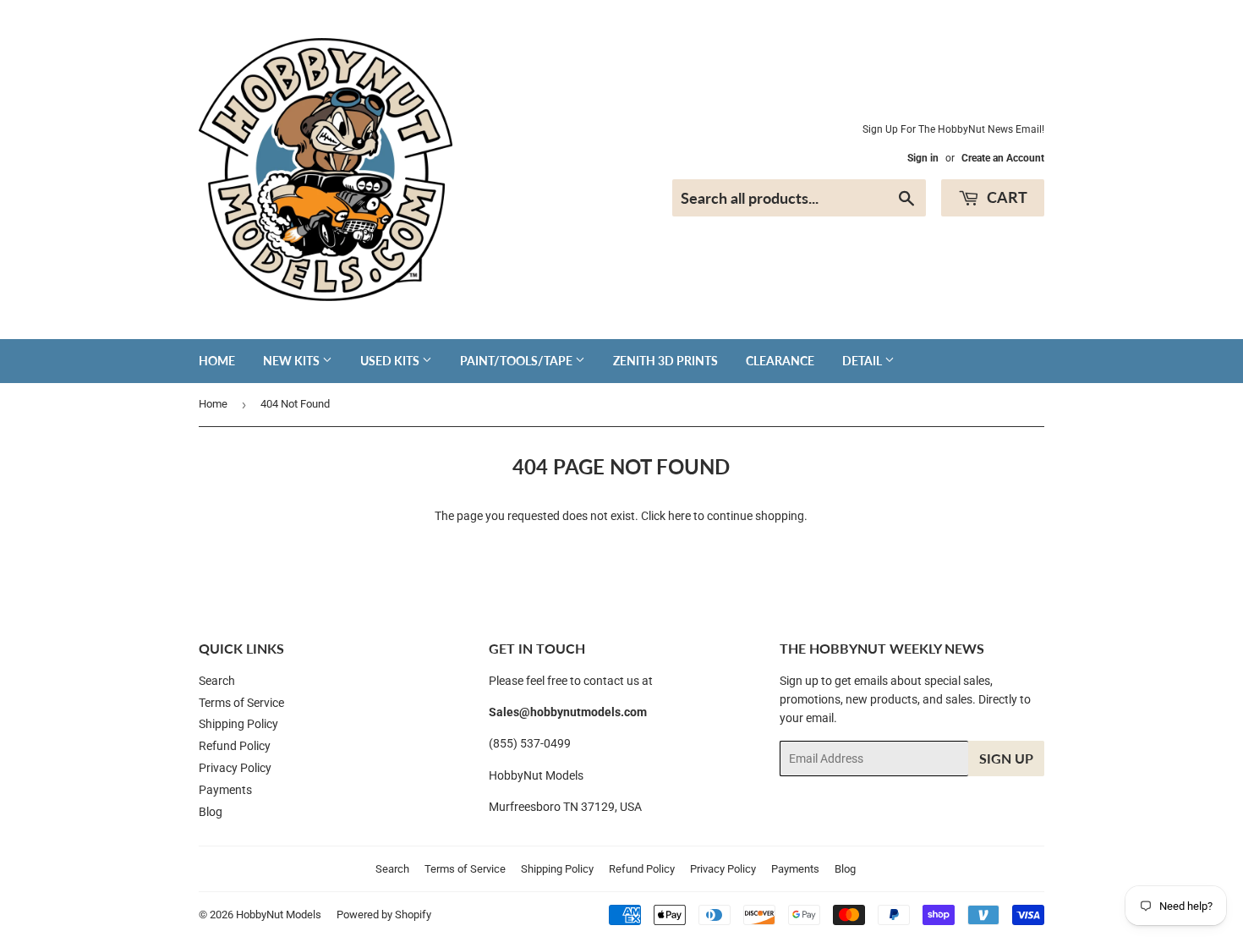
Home (217, 360)
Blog (210, 812)
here (679, 516)
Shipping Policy (238, 724)
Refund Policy (235, 746)
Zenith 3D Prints (665, 360)
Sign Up (1006, 758)
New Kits (292, 360)
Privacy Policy (235, 768)
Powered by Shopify (384, 914)
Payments (225, 790)
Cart (1005, 197)
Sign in (923, 158)
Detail (863, 360)
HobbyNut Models (278, 914)
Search (217, 680)
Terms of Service (241, 702)
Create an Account (1002, 158)
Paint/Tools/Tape (517, 360)
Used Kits (391, 360)
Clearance (780, 360)
